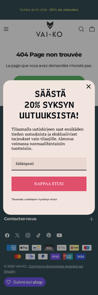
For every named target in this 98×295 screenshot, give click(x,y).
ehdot (53, 199)
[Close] (88, 86)
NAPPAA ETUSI (49, 183)
